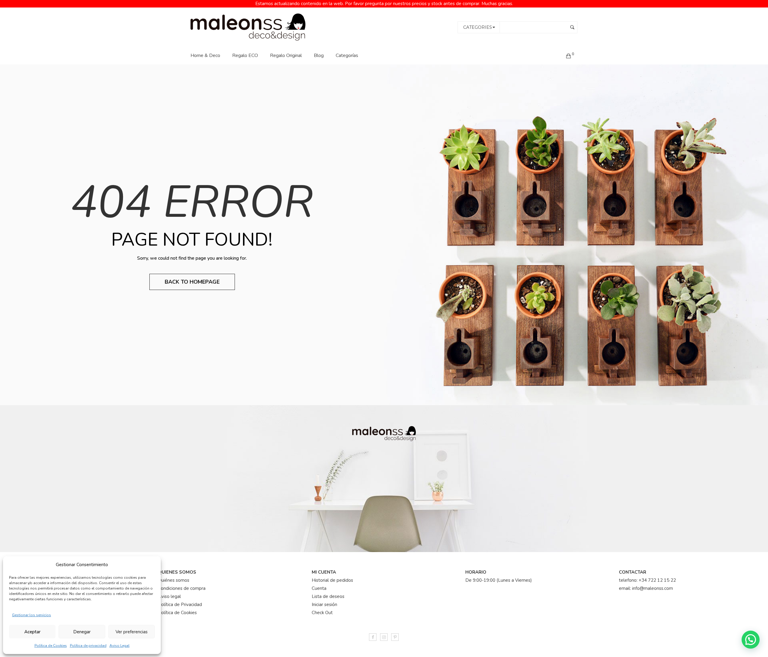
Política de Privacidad (180, 605)
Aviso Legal (120, 645)
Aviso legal (169, 596)
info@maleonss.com (652, 588)
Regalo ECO (245, 55)
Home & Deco (205, 55)
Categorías (347, 55)
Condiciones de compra (182, 588)
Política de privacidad (88, 645)
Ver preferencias (132, 632)
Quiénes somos (173, 580)
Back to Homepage (192, 281)
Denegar (82, 632)
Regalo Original (286, 55)
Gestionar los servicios (31, 615)
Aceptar (32, 632)
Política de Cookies (50, 645)
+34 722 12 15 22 (657, 580)
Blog (319, 55)
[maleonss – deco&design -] (247, 27)
